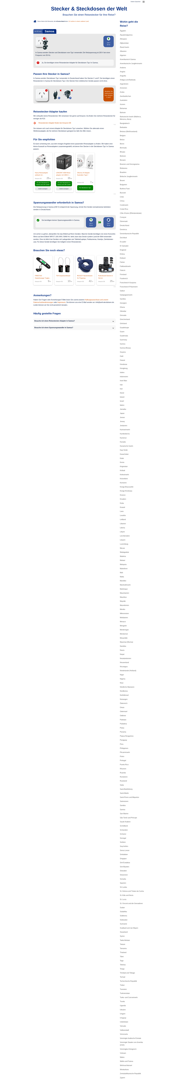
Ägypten (123, 31)
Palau (122, 728)
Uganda (123, 1005)
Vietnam (123, 1053)
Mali (121, 572)
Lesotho (123, 515)
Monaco (123, 621)
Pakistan (123, 720)
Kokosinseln (124, 474)
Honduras (123, 364)
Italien (122, 405)
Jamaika (123, 409)
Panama (123, 732)
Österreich (123, 703)
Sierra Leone (124, 850)
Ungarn (122, 1014)
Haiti (121, 356)
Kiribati (122, 470)
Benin (122, 144)
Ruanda (123, 773)
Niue (121, 683)
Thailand (123, 952)
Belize (122, 140)
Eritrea (122, 254)
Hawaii (122, 360)
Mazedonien (124, 605)
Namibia (123, 646)
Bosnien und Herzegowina (129, 164)
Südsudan (123, 920)
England (123, 250)
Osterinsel (123, 711)
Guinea (122, 344)
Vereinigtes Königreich (128, 1049)
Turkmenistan (125, 993)
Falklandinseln (125, 266)
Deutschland (124, 225)
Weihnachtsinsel (126, 1065)
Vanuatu (123, 1026)
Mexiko (122, 609)
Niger (122, 675)
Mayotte (123, 601)
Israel (122, 401)
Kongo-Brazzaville (126, 487)
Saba (122, 785)
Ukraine (123, 1010)
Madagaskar (124, 552)
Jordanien (123, 425)
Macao (122, 548)
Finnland (123, 274)
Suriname (123, 924)
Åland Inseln (124, 47)
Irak (121, 385)
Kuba (122, 503)
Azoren (122, 104)
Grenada (123, 315)
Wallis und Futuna (126, 1061)
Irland (122, 393)
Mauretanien (124, 593)
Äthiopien (123, 39)
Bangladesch (125, 123)
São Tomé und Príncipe (128, 818)
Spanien (123, 883)
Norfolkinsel (124, 695)
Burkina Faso (125, 189)
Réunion (123, 769)
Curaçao (123, 217)
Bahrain (123, 112)
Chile (122, 197)
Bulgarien (123, 184)
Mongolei (123, 626)
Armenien (123, 88)
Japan (122, 413)
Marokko (123, 581)
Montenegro (124, 630)
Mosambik (123, 638)
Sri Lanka (123, 887)
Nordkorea (124, 691)
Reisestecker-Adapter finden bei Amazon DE (55, 123)
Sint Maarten (124, 867)
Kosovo (122, 495)
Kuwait (122, 507)
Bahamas (123, 108)
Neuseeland (124, 662)
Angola (122, 72)
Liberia (122, 528)
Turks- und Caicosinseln (129, 997)
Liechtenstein (125, 536)
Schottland (124, 826)
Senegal (123, 838)
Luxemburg (124, 544)
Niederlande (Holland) (128, 670)
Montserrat (124, 634)
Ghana (122, 307)
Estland (122, 258)
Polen (122, 756)
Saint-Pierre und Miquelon (129, 797)
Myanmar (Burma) (126, 642)
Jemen (122, 417)
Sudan (122, 907)
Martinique (124, 589)
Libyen (122, 532)
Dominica (123, 229)
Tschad (122, 977)
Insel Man (123, 380)
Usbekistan (124, 1022)
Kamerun (123, 438)
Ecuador (123, 242)
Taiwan (122, 944)
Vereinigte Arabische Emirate (130, 1038)
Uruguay (123, 1018)
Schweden (124, 830)
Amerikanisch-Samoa (128, 59)
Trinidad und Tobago (127, 973)
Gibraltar (123, 311)
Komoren (123, 483)
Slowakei (123, 871)
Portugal (123, 760)
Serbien (123, 842)
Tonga (122, 969)
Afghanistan (124, 43)
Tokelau (123, 965)
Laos (122, 511)
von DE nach (38, 31)
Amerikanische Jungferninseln (131, 63)
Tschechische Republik (128, 981)
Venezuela (124, 1034)
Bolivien (123, 156)
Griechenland (125, 319)
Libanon (123, 523)
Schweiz (123, 834)
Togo (122, 961)
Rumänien (124, 777)
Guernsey (123, 340)
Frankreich (124, 278)
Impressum (61, 302)
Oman (122, 707)
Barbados (123, 127)
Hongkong (124, 368)
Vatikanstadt (124, 1030)
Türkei (122, 985)
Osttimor (123, 715)
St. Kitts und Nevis (126, 895)
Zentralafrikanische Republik (130, 1073)
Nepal (122, 654)
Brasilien (123, 172)
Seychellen (124, 846)
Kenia (122, 462)
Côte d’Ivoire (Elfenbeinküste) (131, 213)
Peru (121, 744)
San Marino (124, 813)
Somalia (123, 879)
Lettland (123, 519)
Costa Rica (124, 209)
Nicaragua (124, 666)
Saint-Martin (124, 793)
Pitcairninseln (125, 752)
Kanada (123, 442)
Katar (122, 458)
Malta (122, 577)
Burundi (123, 193)
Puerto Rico (124, 764)
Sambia (123, 805)
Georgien (123, 303)
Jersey (122, 421)
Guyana (123, 352)
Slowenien (124, 875)
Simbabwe (124, 854)
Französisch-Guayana (128, 282)
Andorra (123, 67)
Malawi (122, 560)
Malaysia (123, 564)
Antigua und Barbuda (127, 80)
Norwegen (124, 699)
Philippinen (124, 748)
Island (122, 397)
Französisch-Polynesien (129, 287)
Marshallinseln (125, 585)
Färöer (122, 262)
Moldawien (124, 617)
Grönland (123, 323)
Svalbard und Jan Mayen (129, 928)
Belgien (123, 135)
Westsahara (124, 1069)
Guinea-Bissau (125, 348)
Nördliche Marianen (127, 687)
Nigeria (122, 679)
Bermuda (123, 148)
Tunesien (123, 989)
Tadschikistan (125, 940)
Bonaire (123, 160)
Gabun (122, 291)
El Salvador (124, 246)
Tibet (122, 956)
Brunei (122, 180)
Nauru (122, 650)
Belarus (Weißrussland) (128, 131)
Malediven (124, 568)
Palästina (123, 724)
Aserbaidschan (125, 96)
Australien (123, 100)
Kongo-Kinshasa (126, 491)
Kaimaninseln (125, 429)
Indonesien (124, 376)
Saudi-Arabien (125, 822)
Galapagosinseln (126, 295)
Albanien (123, 51)
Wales (122, 1057)
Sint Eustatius (125, 862)
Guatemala (124, 336)
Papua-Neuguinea (126, 736)
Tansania (123, 948)
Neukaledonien (125, 658)
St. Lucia (123, 899)
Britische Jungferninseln (129, 176)
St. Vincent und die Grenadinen (131, 903)
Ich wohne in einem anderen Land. (79, 21)
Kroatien (123, 499)
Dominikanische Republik (129, 233)
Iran (121, 389)
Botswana (123, 168)
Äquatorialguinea (126, 35)
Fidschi (122, 270)
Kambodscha (125, 434)
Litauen (122, 540)
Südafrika (123, 911)
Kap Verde (124, 450)
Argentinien (124, 84)
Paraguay (123, 740)
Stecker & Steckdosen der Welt (89, 9)
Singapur (123, 858)
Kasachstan (124, 454)
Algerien (123, 55)
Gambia (123, 299)
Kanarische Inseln (126, 446)
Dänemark (124, 221)
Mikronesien (124, 613)
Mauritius (123, 597)
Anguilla (123, 76)
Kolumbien (124, 478)
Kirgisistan (124, 466)
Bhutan (122, 152)
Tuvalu (122, 1001)
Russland (123, 781)
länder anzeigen (42, 189)
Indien (122, 372)
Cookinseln (124, 205)
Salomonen (124, 801)
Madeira (123, 556)
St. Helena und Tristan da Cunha (132, 891)
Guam (122, 331)
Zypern (122, 1078)
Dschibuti (123, 238)
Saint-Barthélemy (126, 789)
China (122, 201)
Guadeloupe (124, 327)
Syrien (122, 936)
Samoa (122, 809)
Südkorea (123, 916)
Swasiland (124, 932)
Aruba (122, 92)
